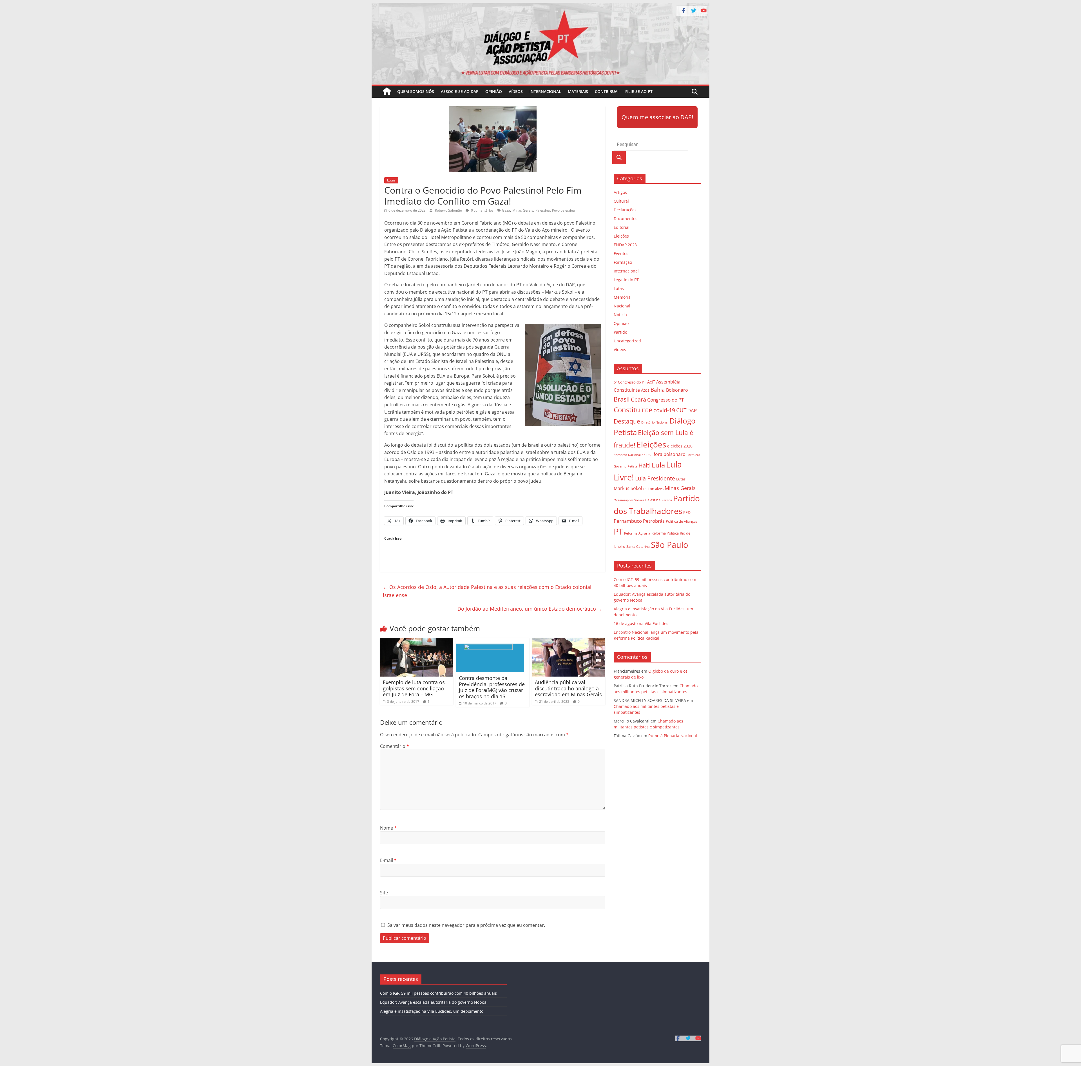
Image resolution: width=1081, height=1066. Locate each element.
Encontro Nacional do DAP (633, 455)
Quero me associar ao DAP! (657, 117)
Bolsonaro (677, 390)
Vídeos (516, 91)
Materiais (578, 91)
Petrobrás (654, 521)
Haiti (644, 465)
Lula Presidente (655, 478)
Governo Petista (625, 466)
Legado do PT (626, 279)
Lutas (391, 180)
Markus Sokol (628, 488)
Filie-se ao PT (639, 91)
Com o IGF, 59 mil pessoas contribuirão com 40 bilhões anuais (438, 993)
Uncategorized (627, 340)
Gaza (506, 210)
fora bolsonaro (669, 454)
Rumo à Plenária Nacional (672, 735)
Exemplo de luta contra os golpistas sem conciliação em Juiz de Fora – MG (414, 688)
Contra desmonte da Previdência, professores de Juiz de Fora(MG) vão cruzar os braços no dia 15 (492, 687)
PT (618, 531)
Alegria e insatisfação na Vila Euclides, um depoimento (431, 1011)
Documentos (625, 218)
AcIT (651, 382)
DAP (692, 410)
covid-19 (664, 410)
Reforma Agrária (637, 533)
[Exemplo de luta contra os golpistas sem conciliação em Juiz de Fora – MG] (416, 641)
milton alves (653, 488)
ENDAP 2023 (625, 244)
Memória (622, 297)
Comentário (394, 746)
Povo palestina (563, 210)
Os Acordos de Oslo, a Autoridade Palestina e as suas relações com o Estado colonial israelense (487, 591)
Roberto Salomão (449, 210)
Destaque (627, 421)
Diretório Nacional (654, 422)
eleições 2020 (680, 446)
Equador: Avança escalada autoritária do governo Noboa (433, 1002)
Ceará (638, 399)
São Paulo (669, 544)
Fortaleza (693, 455)
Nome (388, 828)
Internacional (545, 91)
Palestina (542, 210)
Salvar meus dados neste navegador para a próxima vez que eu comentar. (466, 925)
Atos (645, 390)
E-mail (388, 860)
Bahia (658, 389)
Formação (623, 262)
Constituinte (633, 409)
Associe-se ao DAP (460, 91)
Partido (620, 332)
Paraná (667, 500)
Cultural (621, 201)
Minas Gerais (522, 210)
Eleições (621, 236)
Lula (658, 464)
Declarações (625, 209)
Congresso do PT (665, 399)
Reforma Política (665, 533)
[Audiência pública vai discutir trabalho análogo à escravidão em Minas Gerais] (568, 641)
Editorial (621, 227)
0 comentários (481, 210)
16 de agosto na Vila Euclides (641, 623)
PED (687, 512)
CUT (681, 410)
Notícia (620, 314)
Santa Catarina (638, 546)
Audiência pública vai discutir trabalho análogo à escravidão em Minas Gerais (568, 688)
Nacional (622, 306)
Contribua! (606, 91)
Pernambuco (628, 521)
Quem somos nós (415, 91)
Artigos (620, 192)
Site (384, 893)
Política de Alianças (681, 521)
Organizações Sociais (629, 500)
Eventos (621, 253)
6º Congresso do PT (630, 382)
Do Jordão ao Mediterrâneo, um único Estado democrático (529, 608)
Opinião (493, 91)
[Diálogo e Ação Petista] (540, 6)
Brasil (622, 399)
